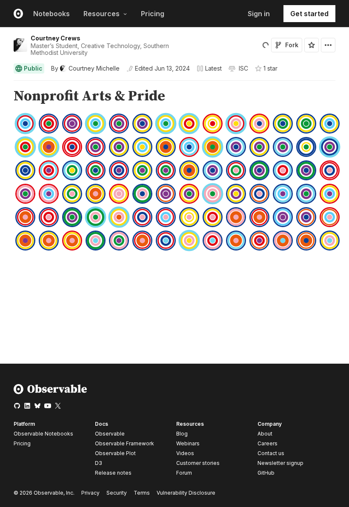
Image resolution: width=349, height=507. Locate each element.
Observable (110, 433)
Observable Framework (124, 443)
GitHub (266, 473)
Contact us (270, 453)
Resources (101, 13)
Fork (291, 44)
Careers (267, 443)
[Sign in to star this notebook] (311, 45)
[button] (3, 84)
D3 (98, 463)
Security (116, 493)
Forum (184, 473)
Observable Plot (115, 453)
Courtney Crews (55, 38)
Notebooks (51, 13)
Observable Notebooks (43, 433)
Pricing (152, 13)
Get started (309, 13)
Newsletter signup (280, 463)
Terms (142, 493)
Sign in (259, 13)
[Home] (50, 392)
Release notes (113, 473)
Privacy (90, 493)
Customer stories (198, 463)
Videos (185, 453)
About (264, 433)
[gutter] (4, 96)
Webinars (188, 443)
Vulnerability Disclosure (186, 493)
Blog (182, 433)
